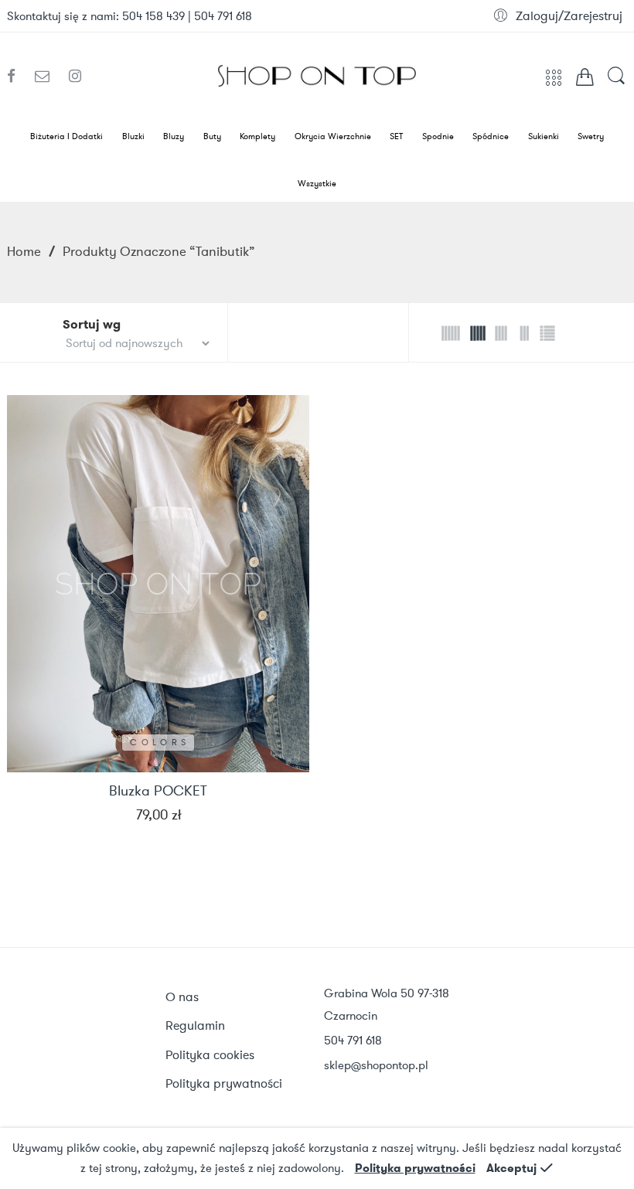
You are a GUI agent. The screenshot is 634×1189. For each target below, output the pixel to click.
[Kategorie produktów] (554, 82)
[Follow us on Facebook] (17, 77)
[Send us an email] (48, 77)
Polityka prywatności (415, 1168)
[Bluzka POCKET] (158, 584)
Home (24, 251)
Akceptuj (511, 1168)
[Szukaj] (616, 83)
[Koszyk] (585, 80)
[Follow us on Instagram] (75, 77)
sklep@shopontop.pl (376, 1065)
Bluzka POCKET (158, 791)
